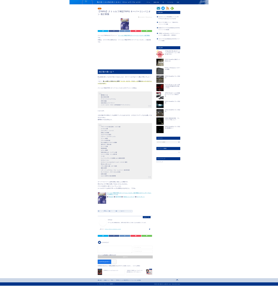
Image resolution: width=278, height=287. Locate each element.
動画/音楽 (156, 2)
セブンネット (141, 196)
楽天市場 (118, 196)
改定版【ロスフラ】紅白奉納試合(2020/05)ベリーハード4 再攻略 (169, 28)
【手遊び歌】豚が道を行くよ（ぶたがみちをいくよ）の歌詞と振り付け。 (172, 52)
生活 (178, 2)
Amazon (111, 196)
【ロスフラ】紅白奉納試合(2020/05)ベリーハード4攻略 (169, 39)
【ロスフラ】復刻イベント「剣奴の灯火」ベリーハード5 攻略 (168, 23)
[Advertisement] (125, 56)
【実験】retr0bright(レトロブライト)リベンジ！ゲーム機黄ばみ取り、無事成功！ (169, 34)
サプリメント (112, 211)
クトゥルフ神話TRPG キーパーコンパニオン (124, 211)
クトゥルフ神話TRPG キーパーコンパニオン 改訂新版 (134, 35)
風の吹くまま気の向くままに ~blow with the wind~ (119, 2)
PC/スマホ (170, 2)
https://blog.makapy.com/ (113, 229)
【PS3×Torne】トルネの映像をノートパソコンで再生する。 (172, 94)
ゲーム (148, 2)
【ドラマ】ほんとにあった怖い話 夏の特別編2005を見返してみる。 (172, 86)
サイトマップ (159, 161)
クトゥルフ (101, 211)
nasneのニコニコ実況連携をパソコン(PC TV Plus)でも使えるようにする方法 (168, 17)
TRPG (99, 8)
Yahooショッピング (129, 196)
